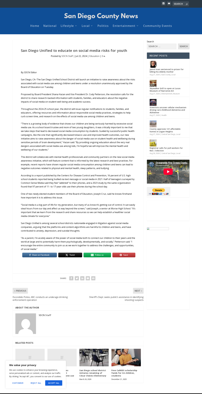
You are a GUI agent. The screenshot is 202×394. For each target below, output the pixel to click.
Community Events (157, 26)
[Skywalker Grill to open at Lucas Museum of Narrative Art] (153, 83)
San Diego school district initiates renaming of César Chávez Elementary (92, 373)
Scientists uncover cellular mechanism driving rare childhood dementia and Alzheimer (168, 110)
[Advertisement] (168, 211)
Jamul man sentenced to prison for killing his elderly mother (167, 70)
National (49, 26)
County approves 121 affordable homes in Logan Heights (165, 130)
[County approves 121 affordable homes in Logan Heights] (153, 124)
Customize (17, 383)
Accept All (53, 383)
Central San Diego (168, 134)
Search (150, 41)
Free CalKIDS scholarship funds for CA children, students (124, 373)
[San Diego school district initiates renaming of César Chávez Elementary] (94, 357)
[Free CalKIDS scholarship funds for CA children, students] (126, 357)
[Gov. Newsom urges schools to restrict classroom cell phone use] (62, 357)
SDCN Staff (67, 56)
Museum (176, 94)
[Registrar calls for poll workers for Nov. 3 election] (153, 143)
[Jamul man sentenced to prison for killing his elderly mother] (153, 64)
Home (34, 26)
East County (166, 74)
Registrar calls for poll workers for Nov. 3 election (166, 149)
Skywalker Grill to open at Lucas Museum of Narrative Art (165, 89)
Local (86, 26)
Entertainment (124, 26)
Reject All (36, 383)
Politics (103, 26)
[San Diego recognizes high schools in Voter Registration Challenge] (30, 357)
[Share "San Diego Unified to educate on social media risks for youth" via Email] (88, 278)
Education (94, 56)
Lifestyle (67, 26)
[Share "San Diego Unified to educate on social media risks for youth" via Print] (93, 278)
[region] (35, 375)
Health (164, 115)
